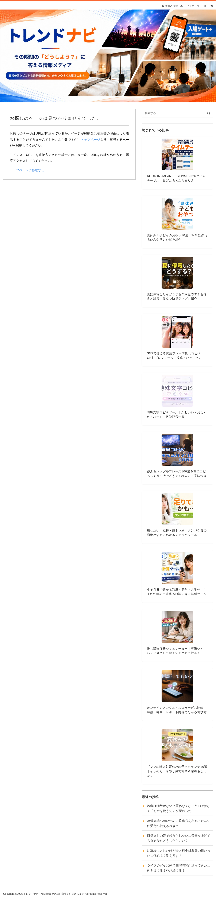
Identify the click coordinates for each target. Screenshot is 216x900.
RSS (210, 6)
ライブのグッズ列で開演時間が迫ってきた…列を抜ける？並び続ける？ (178, 868)
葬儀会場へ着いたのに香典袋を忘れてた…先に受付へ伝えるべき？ (178, 823)
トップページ (90, 139)
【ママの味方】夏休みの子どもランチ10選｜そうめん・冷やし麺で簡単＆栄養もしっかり (177, 771)
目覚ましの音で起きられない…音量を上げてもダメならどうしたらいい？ (178, 838)
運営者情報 (171, 6)
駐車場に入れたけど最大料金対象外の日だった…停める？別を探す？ (178, 853)
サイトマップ (191, 6)
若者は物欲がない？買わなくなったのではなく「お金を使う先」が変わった (178, 808)
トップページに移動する (27, 170)
